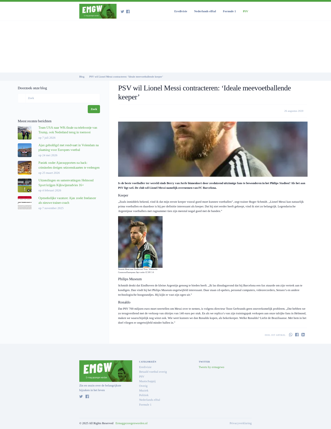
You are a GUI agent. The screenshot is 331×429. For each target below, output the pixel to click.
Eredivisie (180, 11)
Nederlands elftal (205, 11)
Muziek (143, 390)
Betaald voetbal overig (153, 371)
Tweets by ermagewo (211, 367)
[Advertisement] (165, 47)
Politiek (144, 395)
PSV (245, 11)
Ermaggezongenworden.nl (132, 423)
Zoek (94, 109)
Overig (143, 385)
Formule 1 (229, 11)
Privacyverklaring (241, 423)
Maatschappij (147, 381)
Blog (81, 76)
